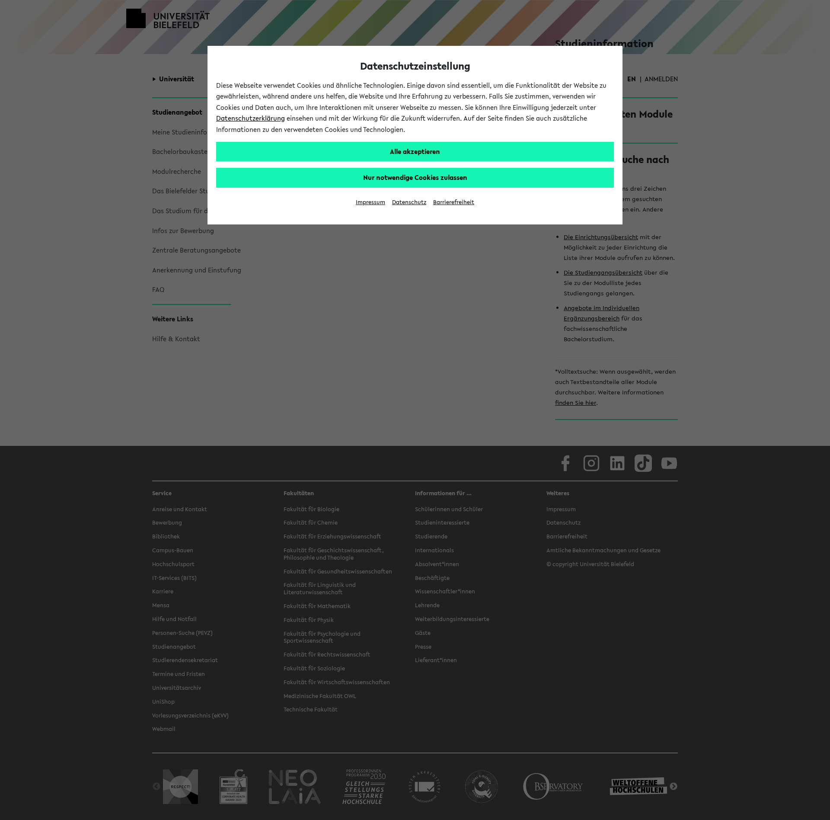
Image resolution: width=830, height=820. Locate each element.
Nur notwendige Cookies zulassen (415, 177)
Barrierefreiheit (453, 202)
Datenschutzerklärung (250, 118)
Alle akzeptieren (415, 151)
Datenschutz (409, 202)
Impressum (370, 202)
